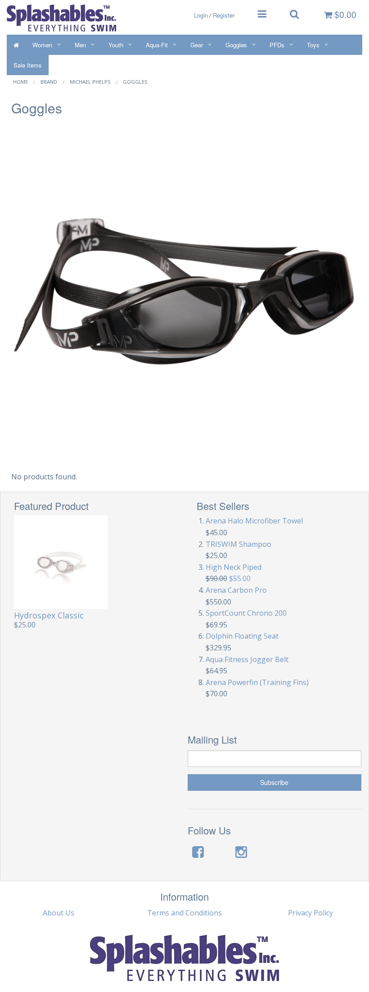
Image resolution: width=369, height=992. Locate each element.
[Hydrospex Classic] (61, 562)
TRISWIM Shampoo (238, 544)
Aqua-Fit (157, 45)
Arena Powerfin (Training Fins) (257, 682)
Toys (313, 45)
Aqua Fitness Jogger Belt (247, 659)
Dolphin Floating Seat (242, 636)
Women (42, 45)
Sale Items (28, 65)
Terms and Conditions (184, 913)
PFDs (277, 45)
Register (223, 15)
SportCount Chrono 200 (246, 613)
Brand (48, 81)
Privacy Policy (310, 913)
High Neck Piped (233, 567)
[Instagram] (241, 852)
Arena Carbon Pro (236, 590)
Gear (196, 45)
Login (201, 15)
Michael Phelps (90, 81)
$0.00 (344, 14)
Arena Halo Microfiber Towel (254, 521)
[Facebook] (198, 852)
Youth (115, 45)
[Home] (16, 45)
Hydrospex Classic (49, 615)
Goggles (236, 45)
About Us (58, 913)
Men (80, 45)
